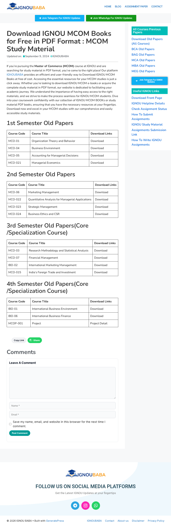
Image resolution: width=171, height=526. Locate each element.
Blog (118, 6)
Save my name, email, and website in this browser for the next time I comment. (59, 424)
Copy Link (19, 340)
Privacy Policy (156, 520)
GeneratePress (55, 520)
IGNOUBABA (15, 75)
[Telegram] (75, 505)
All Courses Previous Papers (147, 30)
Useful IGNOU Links (146, 91)
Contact (156, 6)
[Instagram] (85, 505)
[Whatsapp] (96, 505)
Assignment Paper (136, 6)
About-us (123, 520)
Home (107, 6)
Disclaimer (138, 520)
